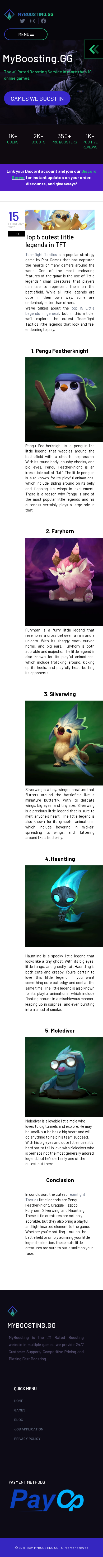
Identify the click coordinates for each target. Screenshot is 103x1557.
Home (18, 1400)
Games (20, 1410)
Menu (24, 34)
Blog (18, 1419)
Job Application (28, 1429)
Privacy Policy (27, 1438)
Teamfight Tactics (42, 254)
